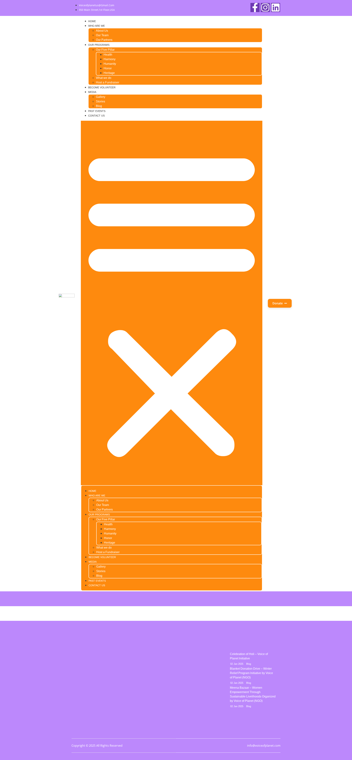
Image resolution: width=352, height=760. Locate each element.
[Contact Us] (157, 681)
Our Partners (104, 39)
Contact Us (96, 115)
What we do (103, 77)
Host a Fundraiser (107, 82)
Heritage (109, 72)
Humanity (110, 63)
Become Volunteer (101, 87)
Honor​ (108, 68)
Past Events (96, 111)
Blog (99, 106)
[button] (171, 303)
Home (92, 21)
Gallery (100, 96)
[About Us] (157, 662)
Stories (100, 101)
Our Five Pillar (105, 49)
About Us (102, 30)
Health (108, 54)
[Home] (157, 653)
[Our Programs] (157, 672)
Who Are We (96, 25)
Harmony (109, 59)
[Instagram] (265, 7)
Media (92, 92)
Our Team (102, 35)
